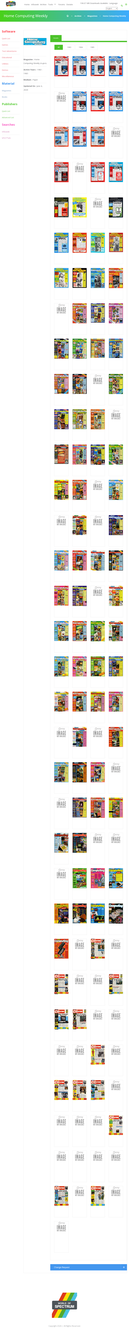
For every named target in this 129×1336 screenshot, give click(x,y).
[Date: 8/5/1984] (61, 611)
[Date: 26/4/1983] (115, 117)
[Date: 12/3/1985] (97, 964)
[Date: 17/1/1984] (61, 470)
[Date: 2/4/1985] (79, 999)
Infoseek (35, 4)
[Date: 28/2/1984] (97, 505)
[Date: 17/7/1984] (97, 682)
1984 (81, 47)
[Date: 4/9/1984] (79, 752)
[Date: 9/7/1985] (115, 1105)
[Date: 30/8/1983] (79, 293)
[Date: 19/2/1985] (115, 929)
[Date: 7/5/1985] (97, 1035)
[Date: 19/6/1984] (97, 646)
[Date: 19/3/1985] (115, 964)
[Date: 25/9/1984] (61, 787)
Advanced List (8, 117)
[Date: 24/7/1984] (115, 682)
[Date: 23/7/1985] (79, 1140)
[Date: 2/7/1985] (97, 1105)
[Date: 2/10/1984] (79, 787)
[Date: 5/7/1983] (79, 223)
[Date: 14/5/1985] (115, 1035)
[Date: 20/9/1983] (61, 328)
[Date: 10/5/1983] (79, 152)
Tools (50, 4)
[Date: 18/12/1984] (61, 893)
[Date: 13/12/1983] (61, 434)
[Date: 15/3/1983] (79, 81)
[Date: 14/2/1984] (61, 505)
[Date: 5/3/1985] (79, 964)
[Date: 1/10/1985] (115, 1211)
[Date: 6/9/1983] (97, 293)
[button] (126, 4)
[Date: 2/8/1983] (79, 258)
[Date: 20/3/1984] (79, 540)
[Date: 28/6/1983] (61, 223)
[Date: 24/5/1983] (115, 152)
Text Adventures (9, 51)
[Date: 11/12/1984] (115, 858)
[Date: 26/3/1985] (61, 999)
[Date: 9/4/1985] (97, 999)
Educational (7, 57)
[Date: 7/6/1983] (79, 187)
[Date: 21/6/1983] (115, 187)
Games (5, 44)
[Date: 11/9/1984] (97, 752)
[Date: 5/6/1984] (61, 646)
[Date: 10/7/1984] (79, 682)
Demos (5, 70)
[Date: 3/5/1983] (61, 152)
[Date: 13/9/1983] (115, 293)
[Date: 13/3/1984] (61, 540)
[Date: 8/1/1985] (79, 893)
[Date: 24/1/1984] (79, 470)
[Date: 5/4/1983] (61, 117)
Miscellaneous (8, 76)
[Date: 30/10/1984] (79, 823)
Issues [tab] (55, 38)
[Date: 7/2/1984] (115, 470)
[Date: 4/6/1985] (97, 1070)
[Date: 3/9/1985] (115, 1176)
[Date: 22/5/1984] (97, 611)
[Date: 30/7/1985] (97, 1140)
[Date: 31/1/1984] (97, 470)
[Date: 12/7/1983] (97, 223)
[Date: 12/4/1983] (79, 117)
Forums (61, 4)
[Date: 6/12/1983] (115, 399)
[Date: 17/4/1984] (79, 576)
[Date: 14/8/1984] (97, 717)
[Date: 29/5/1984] (115, 611)
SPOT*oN (6, 138)
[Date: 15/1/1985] (97, 893)
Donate (69, 4)
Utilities (5, 63)
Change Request (62, 1267)
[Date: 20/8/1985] (79, 1176)
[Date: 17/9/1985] (79, 1211)
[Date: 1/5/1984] (115, 576)
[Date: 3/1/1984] (97, 434)
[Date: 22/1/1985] (115, 893)
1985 (92, 47)
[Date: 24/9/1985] (97, 1211)
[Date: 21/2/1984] (79, 505)
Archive (43, 4)
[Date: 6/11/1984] (97, 823)
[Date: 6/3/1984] (115, 505)
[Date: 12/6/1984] (79, 646)
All (59, 47)
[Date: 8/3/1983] (61, 81)
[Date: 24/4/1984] (97, 576)
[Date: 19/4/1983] (97, 117)
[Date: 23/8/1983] (61, 293)
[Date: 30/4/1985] (79, 1035)
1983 (69, 47)
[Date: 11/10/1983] (115, 328)
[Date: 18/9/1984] (115, 752)
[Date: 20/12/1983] (79, 434)
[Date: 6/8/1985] (115, 1140)
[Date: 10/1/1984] (115, 434)
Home (27, 4)
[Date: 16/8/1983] (115, 258)
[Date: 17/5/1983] (97, 152)
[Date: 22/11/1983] (79, 399)
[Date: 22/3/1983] (97, 81)
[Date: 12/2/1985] (97, 929)
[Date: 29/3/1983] (115, 81)
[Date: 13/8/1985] (61, 1176)
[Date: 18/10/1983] (61, 364)
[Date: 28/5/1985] (79, 1070)
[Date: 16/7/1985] (61, 1140)
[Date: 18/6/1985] (61, 1105)
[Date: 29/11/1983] (97, 399)
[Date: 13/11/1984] (115, 823)
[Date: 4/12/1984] (97, 858)
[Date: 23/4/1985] (61, 1035)
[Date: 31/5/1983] (61, 187)
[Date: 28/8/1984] (61, 752)
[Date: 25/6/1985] (79, 1105)
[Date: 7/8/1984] (79, 717)
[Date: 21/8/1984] (115, 717)
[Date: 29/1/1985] (61, 929)
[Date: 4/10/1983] (97, 328)
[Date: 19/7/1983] (115, 223)
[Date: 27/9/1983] (79, 328)
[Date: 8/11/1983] (115, 364)
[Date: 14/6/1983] (97, 187)
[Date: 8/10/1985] (61, 1246)
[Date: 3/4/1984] (115, 540)
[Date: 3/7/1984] (61, 682)
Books (4, 97)
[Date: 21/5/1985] (61, 1070)
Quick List (6, 38)
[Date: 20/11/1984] (61, 858)
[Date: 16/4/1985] (115, 999)
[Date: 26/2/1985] (61, 964)
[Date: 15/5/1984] (79, 611)
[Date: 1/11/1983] (97, 364)
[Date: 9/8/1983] (97, 258)
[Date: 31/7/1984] (61, 717)
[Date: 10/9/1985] (61, 1211)
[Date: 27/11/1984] (79, 858)
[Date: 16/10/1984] (115, 787)
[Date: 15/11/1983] (61, 399)
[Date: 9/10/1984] (97, 787)
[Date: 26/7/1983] (61, 258)
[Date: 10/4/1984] (61, 576)
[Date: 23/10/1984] (61, 823)
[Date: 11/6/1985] (115, 1070)
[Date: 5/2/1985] (79, 929)
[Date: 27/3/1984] (97, 540)
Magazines (92, 16)
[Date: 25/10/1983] (79, 364)
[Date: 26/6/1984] (115, 646)
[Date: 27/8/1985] (97, 1176)
